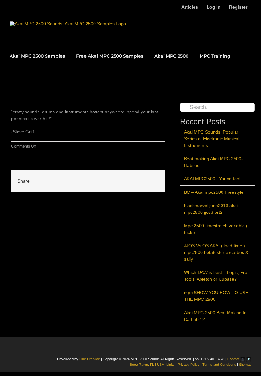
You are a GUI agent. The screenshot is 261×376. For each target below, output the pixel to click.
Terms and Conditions (219, 364)
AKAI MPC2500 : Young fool (212, 178)
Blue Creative (89, 359)
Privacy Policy (188, 364)
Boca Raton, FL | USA (147, 364)
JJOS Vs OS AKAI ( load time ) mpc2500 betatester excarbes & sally (216, 252)
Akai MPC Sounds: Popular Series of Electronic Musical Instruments (211, 138)
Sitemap (244, 364)
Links (171, 364)
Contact (233, 359)
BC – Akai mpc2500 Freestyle (213, 192)
